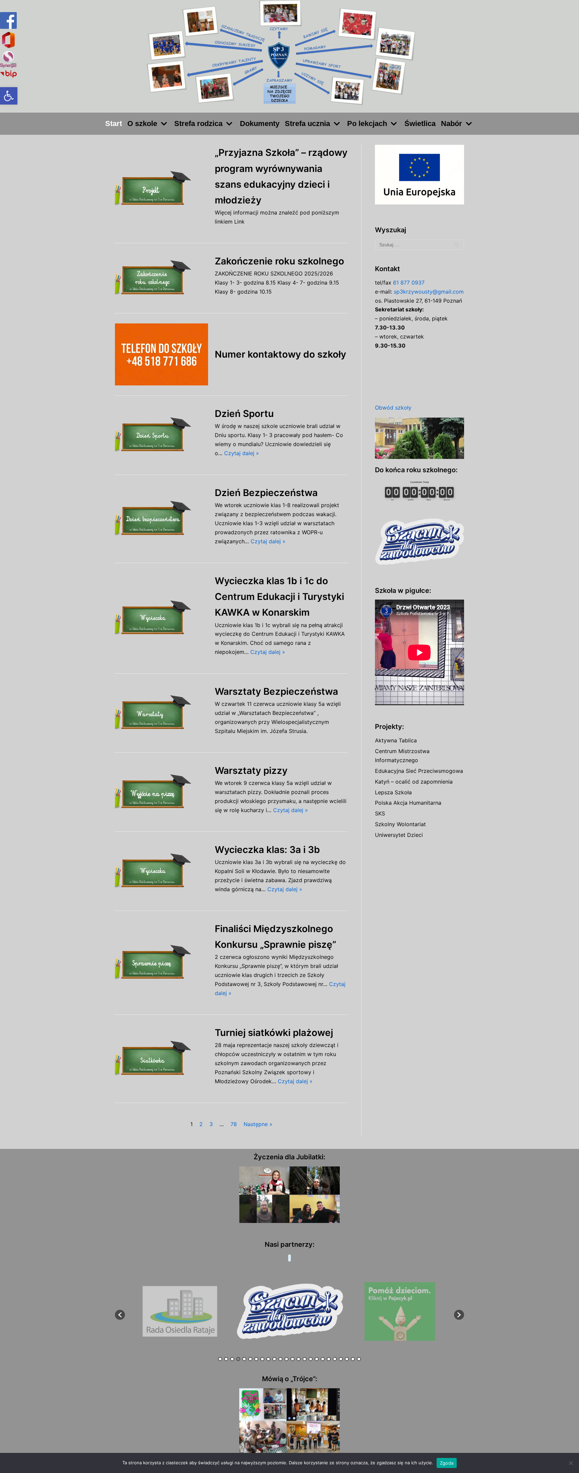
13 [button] (293, 1359)
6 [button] (250, 1359)
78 (234, 1124)
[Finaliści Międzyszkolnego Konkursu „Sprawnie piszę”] (161, 963)
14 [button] (299, 1359)
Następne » (258, 1124)
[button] (8, 96)
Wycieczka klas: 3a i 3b (267, 849)
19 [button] (329, 1359)
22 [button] (347, 1359)
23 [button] (353, 1359)
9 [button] (268, 1359)
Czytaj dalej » (241, 453)
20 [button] (335, 1359)
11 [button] (280, 1359)
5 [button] (244, 1359)
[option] (180, 1311)
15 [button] (305, 1359)
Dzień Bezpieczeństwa (266, 492)
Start (113, 123)
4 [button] (238, 1359)
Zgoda (446, 1463)
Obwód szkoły (393, 407)
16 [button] (311, 1359)
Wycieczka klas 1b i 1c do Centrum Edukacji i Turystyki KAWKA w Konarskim (279, 596)
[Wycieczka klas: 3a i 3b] (161, 871)
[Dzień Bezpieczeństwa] (161, 519)
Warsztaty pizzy (251, 770)
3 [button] (232, 1359)
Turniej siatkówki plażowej (274, 1032)
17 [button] (317, 1359)
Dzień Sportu (244, 413)
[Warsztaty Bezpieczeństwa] (161, 713)
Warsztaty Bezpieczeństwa (276, 691)
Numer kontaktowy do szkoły (280, 354)
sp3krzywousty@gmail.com (429, 291)
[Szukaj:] (419, 244)
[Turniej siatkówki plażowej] (161, 1059)
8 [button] (262, 1359)
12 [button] (286, 1359)
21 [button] (341, 1359)
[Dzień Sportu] (161, 435)
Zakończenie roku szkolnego (279, 261)
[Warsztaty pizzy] (161, 792)
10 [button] (274, 1359)
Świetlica (420, 123)
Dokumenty (259, 123)
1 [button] (220, 1359)
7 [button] (256, 1359)
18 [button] (323, 1359)
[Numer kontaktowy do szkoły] (161, 354)
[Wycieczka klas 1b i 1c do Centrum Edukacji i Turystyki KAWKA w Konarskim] (161, 618)
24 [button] (359, 1359)
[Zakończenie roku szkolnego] (161, 278)
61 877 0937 (409, 282)
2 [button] (226, 1359)
